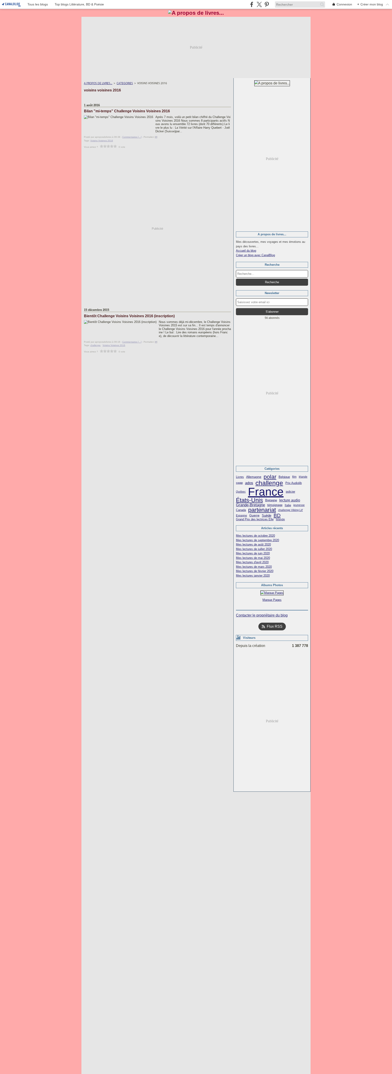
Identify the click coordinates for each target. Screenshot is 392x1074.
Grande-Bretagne (250, 505)
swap (239, 482)
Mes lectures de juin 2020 (253, 553)
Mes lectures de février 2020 (254, 571)
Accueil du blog (246, 250)
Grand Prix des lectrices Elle (255, 519)
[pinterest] (267, 4)
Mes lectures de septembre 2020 (257, 540)
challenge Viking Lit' (290, 510)
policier (290, 491)
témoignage (274, 505)
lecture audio (289, 500)
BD (277, 515)
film (294, 476)
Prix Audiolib (293, 483)
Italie (288, 505)
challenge (269, 483)
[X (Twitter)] (259, 4)
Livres (240, 476)
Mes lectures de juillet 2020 (254, 549)
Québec (241, 491)
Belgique (284, 476)
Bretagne (271, 500)
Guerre (254, 515)
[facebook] (252, 4)
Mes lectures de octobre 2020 (255, 535)
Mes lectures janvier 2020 (253, 575)
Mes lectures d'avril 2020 (252, 562)
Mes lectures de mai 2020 (253, 558)
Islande (280, 519)
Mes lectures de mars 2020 (254, 566)
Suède (266, 515)
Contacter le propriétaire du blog (262, 615)
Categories (125, 83)
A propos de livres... (98, 83)
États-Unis (249, 500)
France (266, 491)
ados (249, 483)
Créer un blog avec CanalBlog (255, 255)
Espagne (241, 515)
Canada (241, 510)
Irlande (303, 476)
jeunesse (299, 505)
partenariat (262, 510)
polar (270, 477)
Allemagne (253, 477)
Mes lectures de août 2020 (253, 544)
